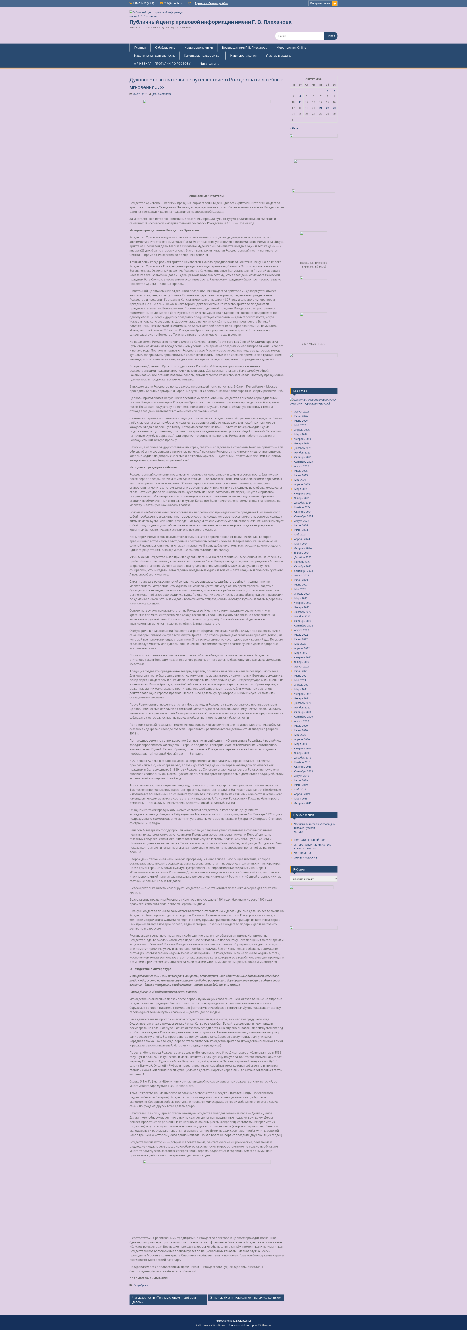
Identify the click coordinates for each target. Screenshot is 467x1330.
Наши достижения (243, 56)
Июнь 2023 (301, 584)
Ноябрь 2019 (302, 762)
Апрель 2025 (302, 484)
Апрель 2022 (302, 648)
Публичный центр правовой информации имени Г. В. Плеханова (211, 22)
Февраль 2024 (303, 548)
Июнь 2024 (301, 530)
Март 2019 (301, 798)
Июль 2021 (301, 671)
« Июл (294, 128)
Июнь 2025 (301, 475)
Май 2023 (300, 589)
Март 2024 (301, 543)
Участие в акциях (278, 56)
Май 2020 (300, 734)
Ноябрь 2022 (302, 616)
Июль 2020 (301, 725)
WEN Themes (263, 1325)
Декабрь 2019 (302, 757)
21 (320, 108)
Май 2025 (300, 480)
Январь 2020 (302, 753)
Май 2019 (300, 789)
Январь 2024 (302, 552)
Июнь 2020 (301, 730)
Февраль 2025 (303, 493)
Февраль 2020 (303, 748)
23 (334, 108)
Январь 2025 (302, 498)
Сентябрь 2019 (303, 771)
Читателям (208, 64)
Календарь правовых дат (202, 56)
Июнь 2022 (301, 639)
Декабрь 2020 (302, 703)
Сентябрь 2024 (303, 516)
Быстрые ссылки (320, 3)
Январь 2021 (302, 698)
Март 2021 (301, 689)
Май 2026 (300, 425)
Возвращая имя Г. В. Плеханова (244, 48)
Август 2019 (301, 775)
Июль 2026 (301, 416)
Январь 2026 (302, 443)
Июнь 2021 (301, 675)
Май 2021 (300, 680)
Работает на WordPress (210, 1325)
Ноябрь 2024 (302, 507)
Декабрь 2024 (302, 502)
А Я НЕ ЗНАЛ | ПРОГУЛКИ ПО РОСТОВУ (162, 64)
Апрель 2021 (302, 684)
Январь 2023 (302, 607)
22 (327, 108)
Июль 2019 (301, 780)
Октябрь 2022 (303, 621)
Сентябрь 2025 (303, 461)
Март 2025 (301, 489)
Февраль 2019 (303, 803)
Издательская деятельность (154, 56)
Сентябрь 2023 (303, 571)
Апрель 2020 (302, 739)
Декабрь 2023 (302, 557)
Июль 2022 (301, 634)
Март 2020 (301, 744)
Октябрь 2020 (303, 712)
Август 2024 (301, 520)
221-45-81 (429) (143, 3)
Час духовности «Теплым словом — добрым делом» (164, 1300)
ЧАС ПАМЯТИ (302, 853)
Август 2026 (301, 411)
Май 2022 (300, 643)
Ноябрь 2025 (302, 452)
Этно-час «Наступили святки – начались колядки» (245, 1298)
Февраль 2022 (303, 657)
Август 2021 (301, 666)
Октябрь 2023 (303, 566)
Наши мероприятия (198, 48)
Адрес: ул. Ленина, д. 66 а (211, 3)
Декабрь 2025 (302, 448)
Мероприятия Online (291, 48)
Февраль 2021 (303, 694)
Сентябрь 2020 (303, 716)
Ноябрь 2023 (302, 561)
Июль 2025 (301, 470)
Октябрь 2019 (303, 766)
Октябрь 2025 (303, 457)
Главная (140, 48)
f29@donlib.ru (173, 3)
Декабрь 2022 (302, 612)
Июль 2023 (301, 580)
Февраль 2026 (303, 439)
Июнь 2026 (301, 420)
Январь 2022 (302, 662)
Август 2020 (301, 721)
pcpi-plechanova (162, 94)
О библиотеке (165, 48)
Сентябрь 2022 (303, 625)
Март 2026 (301, 434)
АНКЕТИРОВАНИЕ (305, 857)
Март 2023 (301, 598)
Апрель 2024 (302, 539)
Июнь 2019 (301, 785)
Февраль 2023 (303, 602)
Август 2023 (301, 575)
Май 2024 (300, 534)
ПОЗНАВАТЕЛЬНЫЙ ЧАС (309, 840)
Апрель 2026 (302, 429)
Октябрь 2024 (303, 511)
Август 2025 (301, 466)
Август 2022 (301, 630)
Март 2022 (301, 653)
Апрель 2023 (302, 593)
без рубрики (141, 1285)
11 (300, 102)
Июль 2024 (301, 525)
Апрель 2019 (302, 794)
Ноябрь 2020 (302, 707)
